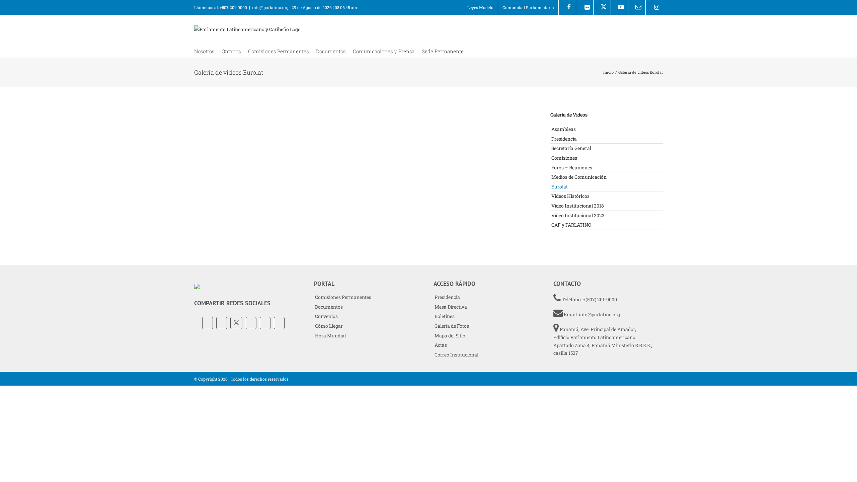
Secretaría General (571, 148)
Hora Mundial (330, 335)
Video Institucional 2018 (577, 206)
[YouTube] (251, 323)
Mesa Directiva (451, 307)
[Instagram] (654, 7)
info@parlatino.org (270, 7)
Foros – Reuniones (571, 167)
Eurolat (202, 200)
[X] (602, 7)
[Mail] (279, 323)
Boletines (445, 316)
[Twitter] (236, 323)
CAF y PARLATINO (571, 225)
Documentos (329, 307)
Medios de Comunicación (579, 177)
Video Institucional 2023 (578, 215)
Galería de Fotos (452, 326)
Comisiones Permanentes (343, 297)
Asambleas (563, 129)
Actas (441, 345)
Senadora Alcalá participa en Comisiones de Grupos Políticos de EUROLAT (242, 183)
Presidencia (564, 139)
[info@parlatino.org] (636, 7)
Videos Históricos (570, 196)
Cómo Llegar (329, 326)
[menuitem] (480, 7)
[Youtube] (619, 7)
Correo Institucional (456, 354)
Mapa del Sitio (450, 335)
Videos (219, 200)
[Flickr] (584, 7)
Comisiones (564, 158)
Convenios (326, 316)
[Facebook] (567, 7)
